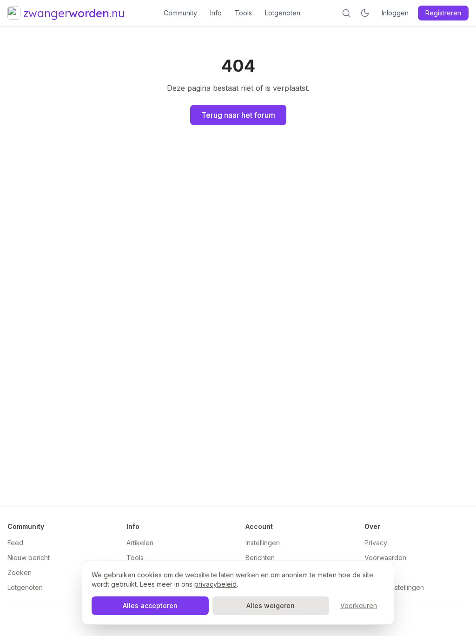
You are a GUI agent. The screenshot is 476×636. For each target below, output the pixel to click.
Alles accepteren (150, 605)
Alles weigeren (270, 605)
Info (216, 13)
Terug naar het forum (238, 115)
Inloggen (395, 13)
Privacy (375, 543)
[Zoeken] (346, 13)
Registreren (443, 13)
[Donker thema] (364, 13)
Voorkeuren (358, 605)
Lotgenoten (282, 13)
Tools (243, 13)
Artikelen (139, 543)
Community (180, 13)
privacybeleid (215, 584)
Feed (15, 543)
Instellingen (262, 543)
